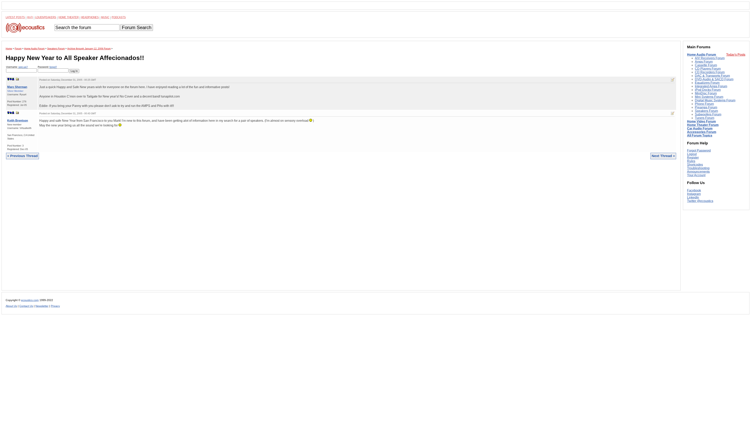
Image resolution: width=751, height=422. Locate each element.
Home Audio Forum (701, 54)
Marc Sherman (17, 87)
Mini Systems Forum (709, 96)
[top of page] (8, 79)
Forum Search (136, 27)
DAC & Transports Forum (712, 75)
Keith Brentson (17, 120)
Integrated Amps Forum (711, 86)
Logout (692, 154)
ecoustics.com (30, 300)
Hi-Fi (30, 17)
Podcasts (119, 17)
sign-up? (23, 67)
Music (105, 17)
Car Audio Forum (699, 128)
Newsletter (42, 306)
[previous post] (11, 113)
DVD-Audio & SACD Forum (714, 79)
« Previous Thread (22, 156)
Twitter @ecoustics (700, 201)
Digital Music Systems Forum (715, 100)
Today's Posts (735, 54)
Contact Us (26, 306)
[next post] (11, 79)
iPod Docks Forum (708, 89)
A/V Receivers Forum (710, 58)
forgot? (53, 67)
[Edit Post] (673, 79)
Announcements (698, 171)
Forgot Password (699, 150)
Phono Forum (704, 104)
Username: (17, 67)
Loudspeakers (45, 17)
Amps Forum (704, 61)
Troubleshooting (698, 168)
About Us (11, 306)
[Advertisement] (123, 227)
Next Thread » (663, 156)
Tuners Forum (704, 118)
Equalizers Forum (707, 82)
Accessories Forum (701, 132)
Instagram (694, 194)
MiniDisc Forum (706, 93)
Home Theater (68, 17)
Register (693, 157)
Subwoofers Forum (708, 114)
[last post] (13, 79)
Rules (691, 161)
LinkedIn (693, 197)
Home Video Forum (701, 121)
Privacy (55, 306)
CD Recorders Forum (710, 72)
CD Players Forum (708, 68)
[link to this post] (17, 79)
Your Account (696, 175)
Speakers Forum (706, 111)
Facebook (694, 190)
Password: (47, 67)
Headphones (90, 17)
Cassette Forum (706, 65)
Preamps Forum (706, 107)
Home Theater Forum (703, 125)
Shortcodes (695, 164)
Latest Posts (15, 17)
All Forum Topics (699, 135)
